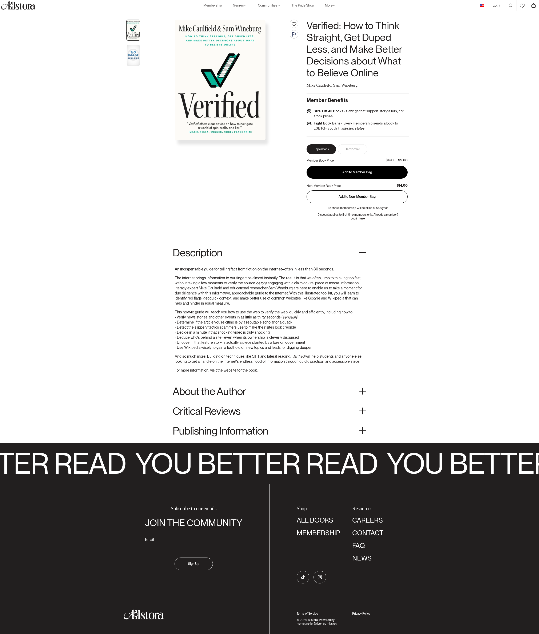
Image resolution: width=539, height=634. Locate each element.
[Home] (17, 5)
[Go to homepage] (191, 614)
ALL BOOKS (315, 520)
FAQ (358, 545)
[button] (239, 5)
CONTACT (367, 533)
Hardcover (356, 150)
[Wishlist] (522, 5)
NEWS (362, 558)
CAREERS (367, 520)
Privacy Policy (361, 613)
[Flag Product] (294, 34)
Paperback (321, 149)
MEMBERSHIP (318, 533)
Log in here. (358, 218)
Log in (497, 5)
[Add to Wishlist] (294, 24)
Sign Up (193, 564)
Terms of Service (307, 613)
